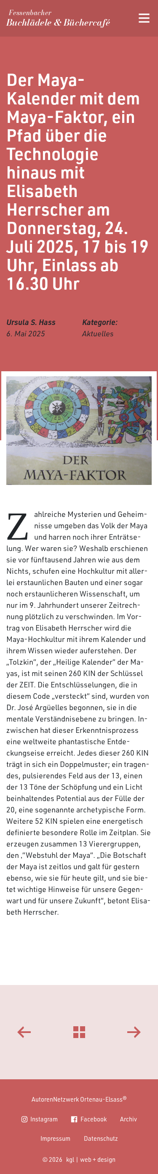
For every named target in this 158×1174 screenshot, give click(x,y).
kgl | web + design (90, 1159)
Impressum (55, 1138)
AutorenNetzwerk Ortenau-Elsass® (79, 1099)
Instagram (44, 1119)
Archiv (128, 1119)
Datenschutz (101, 1138)
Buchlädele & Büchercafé (58, 19)
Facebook (93, 1119)
